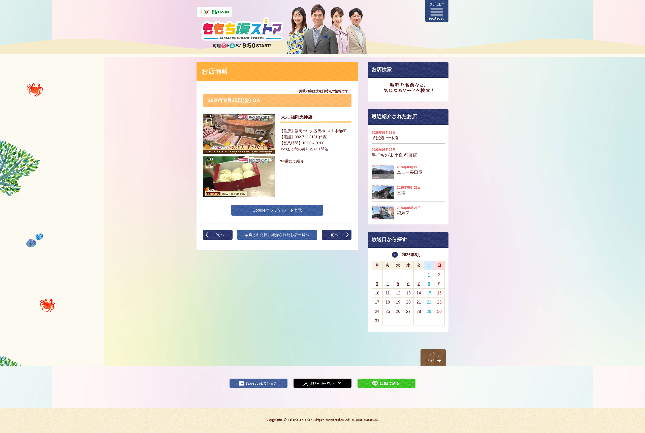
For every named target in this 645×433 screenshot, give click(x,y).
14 (418, 293)
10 (377, 293)
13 (408, 293)
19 (398, 302)
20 (408, 302)
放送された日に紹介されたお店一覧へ (277, 234)
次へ (220, 234)
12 (398, 293)
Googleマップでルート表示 (277, 210)
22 (429, 302)
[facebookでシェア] (258, 382)
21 (418, 302)
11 (387, 293)
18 (387, 302)
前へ (334, 234)
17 (377, 302)
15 (429, 293)
